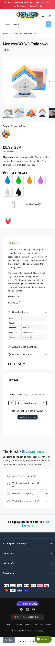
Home (8, 33)
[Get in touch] (44, 15)
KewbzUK (23, 631)
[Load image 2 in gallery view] (19, 113)
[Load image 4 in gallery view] (42, 113)
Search (7, 625)
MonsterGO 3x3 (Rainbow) (24, 33)
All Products (17, 625)
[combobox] (27, 24)
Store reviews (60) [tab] (37, 394)
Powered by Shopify (35, 631)
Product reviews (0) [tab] (18, 394)
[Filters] (18, 403)
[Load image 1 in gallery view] (8, 113)
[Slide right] (49, 81)
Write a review (27, 417)
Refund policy (45, 625)
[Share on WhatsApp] (19, 364)
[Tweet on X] (14, 364)
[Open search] (11, 403)
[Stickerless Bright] (6, 133)
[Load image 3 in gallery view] (31, 113)
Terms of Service (31, 625)
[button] (4, 15)
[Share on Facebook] (9, 364)
